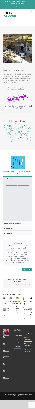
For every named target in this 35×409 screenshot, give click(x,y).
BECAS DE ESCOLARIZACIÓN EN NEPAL (22, 305)
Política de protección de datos (28, 351)
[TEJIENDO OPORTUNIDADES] (11, 298)
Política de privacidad (28, 338)
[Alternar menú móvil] (31, 12)
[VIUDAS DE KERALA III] (6, 379)
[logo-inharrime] (17, 155)
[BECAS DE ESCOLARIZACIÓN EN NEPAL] (17, 298)
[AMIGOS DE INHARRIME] (6, 373)
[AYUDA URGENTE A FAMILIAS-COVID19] (6, 346)
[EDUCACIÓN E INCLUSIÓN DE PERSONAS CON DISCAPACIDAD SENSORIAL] (31, 298)
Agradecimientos (28, 334)
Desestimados (18, 343)
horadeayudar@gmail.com (17, 3)
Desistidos (17, 346)
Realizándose (18, 335)
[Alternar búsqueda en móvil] (27, 12)
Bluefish (20, 396)
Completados (18, 339)
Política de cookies (28, 344)
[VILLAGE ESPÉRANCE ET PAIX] (24, 298)
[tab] (17, 178)
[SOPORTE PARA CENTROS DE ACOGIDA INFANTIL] (4, 298)
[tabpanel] (17, 201)
